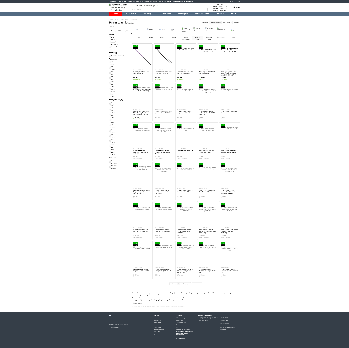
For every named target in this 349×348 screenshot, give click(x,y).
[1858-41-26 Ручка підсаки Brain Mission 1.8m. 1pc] (208, 174)
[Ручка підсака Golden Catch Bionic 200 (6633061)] (164, 56)
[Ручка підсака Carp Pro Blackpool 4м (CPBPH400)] (164, 253)
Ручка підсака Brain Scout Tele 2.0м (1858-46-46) (185, 72)
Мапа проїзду (223, 329)
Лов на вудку (183, 14)
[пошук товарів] (206, 9)
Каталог (115, 14)
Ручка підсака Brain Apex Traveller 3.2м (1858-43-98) (229, 151)
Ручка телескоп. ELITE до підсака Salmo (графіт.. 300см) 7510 (185, 270)
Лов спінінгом (131, 14)
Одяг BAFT (220, 14)
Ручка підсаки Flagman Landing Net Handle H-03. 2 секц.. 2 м (207, 112)
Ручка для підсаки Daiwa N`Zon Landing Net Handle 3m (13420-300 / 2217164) (228, 73)
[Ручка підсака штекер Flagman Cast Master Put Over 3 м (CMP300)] (229, 174)
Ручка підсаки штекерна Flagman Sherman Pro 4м (141, 270)
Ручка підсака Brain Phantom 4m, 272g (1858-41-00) (207, 270)
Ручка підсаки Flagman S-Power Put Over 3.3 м (185, 191)
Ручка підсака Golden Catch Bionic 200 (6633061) (163, 72)
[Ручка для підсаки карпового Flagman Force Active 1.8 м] (142, 135)
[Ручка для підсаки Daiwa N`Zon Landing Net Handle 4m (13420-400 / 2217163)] (142, 95)
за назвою (236, 22)
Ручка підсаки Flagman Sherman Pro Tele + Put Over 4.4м (229, 270)
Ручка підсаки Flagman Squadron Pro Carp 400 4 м (163, 230)
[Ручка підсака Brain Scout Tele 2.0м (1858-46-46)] (186, 56)
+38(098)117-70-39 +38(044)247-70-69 (147, 6)
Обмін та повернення (133, 1)
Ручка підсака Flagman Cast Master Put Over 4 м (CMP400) (229, 231)
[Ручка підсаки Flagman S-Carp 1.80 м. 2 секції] (208, 135)
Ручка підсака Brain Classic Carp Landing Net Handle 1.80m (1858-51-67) (141, 191)
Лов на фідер (147, 14)
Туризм (233, 14)
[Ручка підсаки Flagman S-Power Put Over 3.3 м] (186, 174)
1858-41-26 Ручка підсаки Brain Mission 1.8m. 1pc (207, 191)
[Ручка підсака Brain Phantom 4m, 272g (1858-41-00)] (208, 253)
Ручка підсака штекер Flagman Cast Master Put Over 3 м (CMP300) (228, 191)
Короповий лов (165, 14)
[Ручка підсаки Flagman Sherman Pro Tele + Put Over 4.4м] (229, 253)
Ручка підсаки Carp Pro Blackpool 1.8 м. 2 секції (140, 230)
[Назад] (131, 33)
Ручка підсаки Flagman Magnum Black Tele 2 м (184, 112)
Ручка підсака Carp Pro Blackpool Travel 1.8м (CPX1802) (184, 231)
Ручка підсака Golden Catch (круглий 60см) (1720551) (163, 112)
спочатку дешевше (215, 22)
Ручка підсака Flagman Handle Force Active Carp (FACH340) (162, 191)
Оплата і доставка (121, 1)
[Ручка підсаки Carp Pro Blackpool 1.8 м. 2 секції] (142, 214)
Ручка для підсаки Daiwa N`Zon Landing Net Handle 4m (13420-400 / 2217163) (141, 112)
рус (233, 1)
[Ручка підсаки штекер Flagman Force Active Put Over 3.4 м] (164, 135)
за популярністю (226, 22)
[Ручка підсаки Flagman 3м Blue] (186, 135)
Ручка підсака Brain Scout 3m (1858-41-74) (207, 72)
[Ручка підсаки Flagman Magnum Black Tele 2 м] (186, 95)
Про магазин (112, 1)
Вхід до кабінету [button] (180, 318)
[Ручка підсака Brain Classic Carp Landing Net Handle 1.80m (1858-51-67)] (142, 174)
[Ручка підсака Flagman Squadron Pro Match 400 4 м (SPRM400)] (208, 214)
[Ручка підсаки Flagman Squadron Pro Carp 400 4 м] (164, 214)
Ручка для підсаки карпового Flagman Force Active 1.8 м (141, 152)
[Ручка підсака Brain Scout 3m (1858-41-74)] (208, 56)
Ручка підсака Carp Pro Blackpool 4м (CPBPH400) (163, 270)
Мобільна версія (115, 327)
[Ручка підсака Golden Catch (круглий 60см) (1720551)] (164, 95)
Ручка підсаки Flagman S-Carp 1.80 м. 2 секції (207, 151)
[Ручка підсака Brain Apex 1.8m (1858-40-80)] (142, 56)
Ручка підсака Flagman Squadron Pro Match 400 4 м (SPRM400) (207, 231)
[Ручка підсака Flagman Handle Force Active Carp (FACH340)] (164, 174)
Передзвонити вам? (203, 320)
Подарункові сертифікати (150, 1)
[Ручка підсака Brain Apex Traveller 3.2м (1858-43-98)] (229, 135)
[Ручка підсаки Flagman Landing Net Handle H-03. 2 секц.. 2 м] (208, 95)
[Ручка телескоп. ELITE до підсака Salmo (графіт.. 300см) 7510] (186, 253)
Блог (141, 1)
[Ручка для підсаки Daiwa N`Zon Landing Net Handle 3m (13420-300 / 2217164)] (229, 56)
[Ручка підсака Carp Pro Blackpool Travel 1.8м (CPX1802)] (186, 214)
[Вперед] (240, 33)
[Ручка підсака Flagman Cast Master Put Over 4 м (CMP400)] (229, 214)
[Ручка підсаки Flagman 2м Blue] (229, 95)
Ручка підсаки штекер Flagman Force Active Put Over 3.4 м (162, 152)
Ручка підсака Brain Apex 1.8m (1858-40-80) (141, 72)
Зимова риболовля (202, 14)
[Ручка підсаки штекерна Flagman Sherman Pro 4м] (142, 253)
